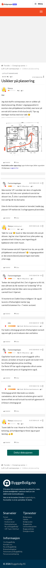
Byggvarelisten (28, 529)
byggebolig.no (29, 497)
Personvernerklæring (11, 554)
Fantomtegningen (14, 183)
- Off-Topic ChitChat (11, 529)
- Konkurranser (9, 522)
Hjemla (25, 519)
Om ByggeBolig (9, 542)
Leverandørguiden (30, 527)
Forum (5, 517)
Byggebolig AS (18, 563)
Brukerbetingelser (9, 549)
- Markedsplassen (10, 524)
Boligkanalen (27, 522)
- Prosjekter (7, 519)
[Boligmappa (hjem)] (9, 4)
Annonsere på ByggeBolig (12, 552)
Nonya (10, 88)
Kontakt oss (7, 544)
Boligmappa (27, 517)
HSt (9, 323)
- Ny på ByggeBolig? (10, 527)
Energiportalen (28, 531)
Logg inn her (14, 168)
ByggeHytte (27, 524)
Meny (40, 4)
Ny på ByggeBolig (9, 547)
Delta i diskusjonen (23, 452)
